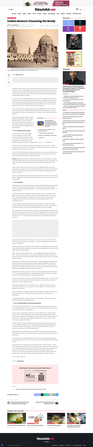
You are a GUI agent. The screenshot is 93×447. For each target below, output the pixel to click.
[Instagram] (13, 9)
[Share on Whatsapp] (49, 26)
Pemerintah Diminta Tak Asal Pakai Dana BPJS (29, 303)
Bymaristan (20, 182)
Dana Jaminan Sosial (23, 389)
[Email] (53, 26)
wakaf (44, 389)
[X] (10, 9)
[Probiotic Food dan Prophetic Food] (16, 418)
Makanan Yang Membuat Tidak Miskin (48, 135)
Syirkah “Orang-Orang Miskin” (35, 425)
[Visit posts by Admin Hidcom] (9, 26)
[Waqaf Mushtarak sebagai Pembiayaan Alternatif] (76, 418)
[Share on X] (48, 26)
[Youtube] (80, 29)
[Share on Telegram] (51, 26)
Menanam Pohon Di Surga (23, 130)
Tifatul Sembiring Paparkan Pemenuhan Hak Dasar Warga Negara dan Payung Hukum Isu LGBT (73, 122)
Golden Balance (33, 389)
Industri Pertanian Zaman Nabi (46, 133)
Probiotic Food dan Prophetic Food (16, 425)
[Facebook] (8, 9)
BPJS (17, 389)
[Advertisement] (35, 80)
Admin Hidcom (15, 25)
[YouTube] (11, 9)
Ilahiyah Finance (12, 17)
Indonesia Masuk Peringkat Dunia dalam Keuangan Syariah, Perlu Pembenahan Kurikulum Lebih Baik (51, 123)
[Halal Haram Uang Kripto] (56, 418)
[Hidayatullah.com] (46, 9)
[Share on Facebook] (46, 26)
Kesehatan (39, 389)
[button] (78, 9)
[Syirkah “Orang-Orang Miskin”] (36, 418)
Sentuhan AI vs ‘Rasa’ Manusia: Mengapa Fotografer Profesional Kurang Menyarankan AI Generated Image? (74, 89)
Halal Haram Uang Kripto (54, 425)
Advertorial (65, 84)
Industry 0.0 (41, 137)
